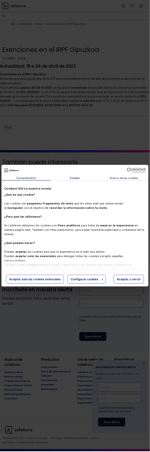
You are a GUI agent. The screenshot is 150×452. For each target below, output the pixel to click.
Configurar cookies (84, 279)
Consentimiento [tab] (26, 178)
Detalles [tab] (75, 178)
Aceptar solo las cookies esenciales (35, 279)
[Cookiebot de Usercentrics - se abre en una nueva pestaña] (130, 170)
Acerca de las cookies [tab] (124, 178)
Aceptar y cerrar (129, 279)
